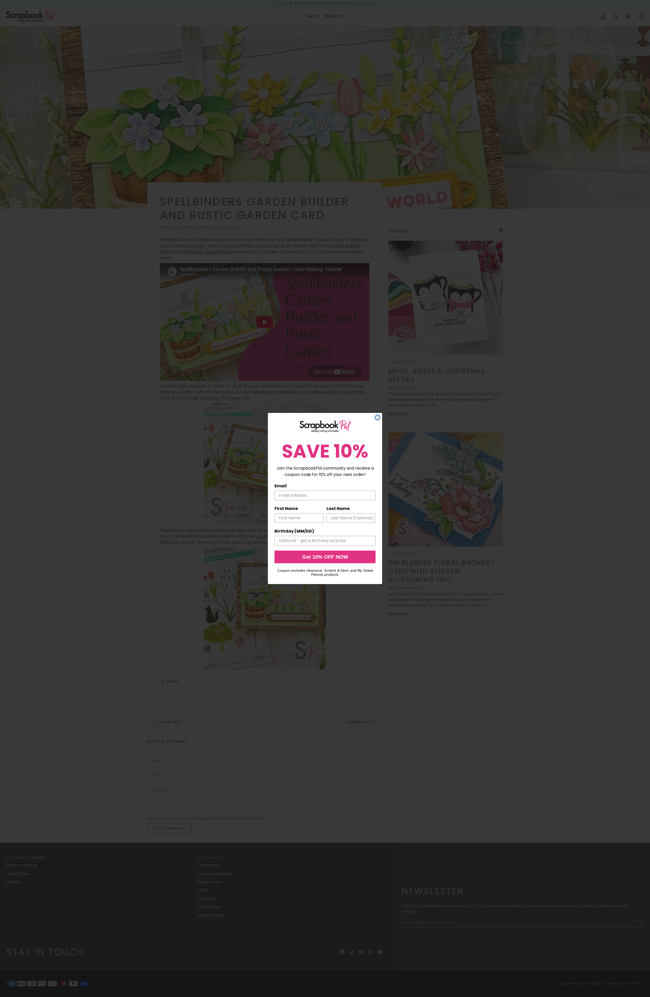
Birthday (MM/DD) (294, 531)
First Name (286, 508)
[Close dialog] (377, 417)
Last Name (338, 508)
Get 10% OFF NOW (325, 557)
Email (280, 486)
